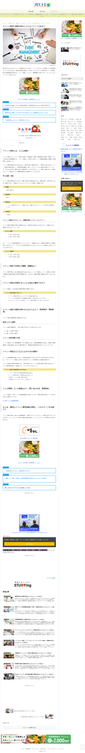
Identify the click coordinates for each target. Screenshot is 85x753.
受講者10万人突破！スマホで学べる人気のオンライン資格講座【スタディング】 (26, 112)
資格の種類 (30, 550)
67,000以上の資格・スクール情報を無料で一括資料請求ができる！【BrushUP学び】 (27, 105)
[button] (81, 42)
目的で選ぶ (24, 550)
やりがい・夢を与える (8, 550)
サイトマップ (61, 748)
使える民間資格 (17, 550)
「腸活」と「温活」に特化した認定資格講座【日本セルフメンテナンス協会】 (26, 478)
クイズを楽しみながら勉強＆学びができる (29, 135)
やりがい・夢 (51, 550)
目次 (20, 142)
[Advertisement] (29, 503)
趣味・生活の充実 (44, 550)
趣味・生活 (36, 550)
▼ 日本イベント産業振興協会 (11, 400)
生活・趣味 (11, 552)
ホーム (22, 748)
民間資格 (5, 552)
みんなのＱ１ (29, 137)
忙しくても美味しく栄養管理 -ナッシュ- (29, 99)
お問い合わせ (29, 544)
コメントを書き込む (29, 727)
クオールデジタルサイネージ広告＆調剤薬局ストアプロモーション (29, 532)
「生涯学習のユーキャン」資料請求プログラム (17, 120)
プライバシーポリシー (52, 748)
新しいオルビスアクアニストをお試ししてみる (17, 488)
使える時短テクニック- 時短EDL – (29, 438)
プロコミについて (35, 748)
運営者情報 (28, 748)
